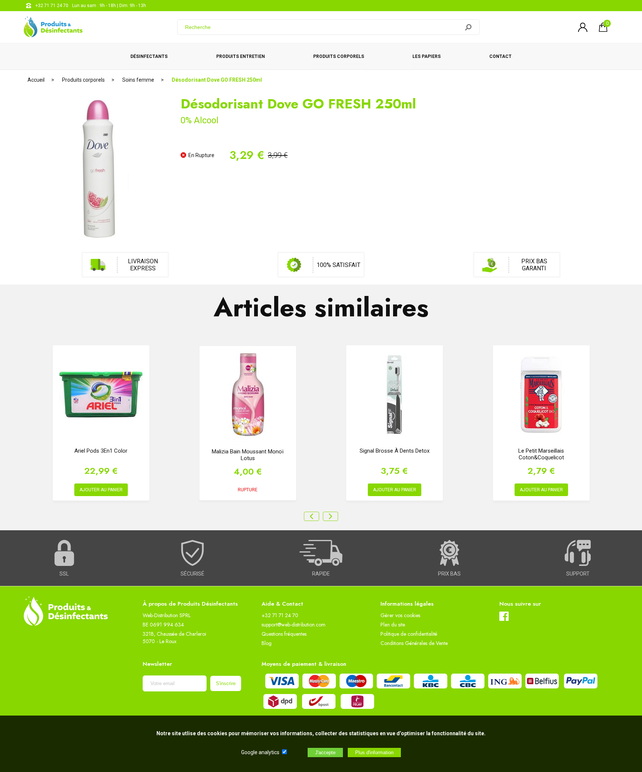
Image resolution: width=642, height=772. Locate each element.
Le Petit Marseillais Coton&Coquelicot (541, 454)
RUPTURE (247, 489)
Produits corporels (338, 56)
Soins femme (138, 80)
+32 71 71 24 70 (51, 5)
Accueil (36, 80)
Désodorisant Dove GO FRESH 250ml (217, 80)
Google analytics (260, 752)
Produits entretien (240, 56)
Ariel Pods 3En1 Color (100, 450)
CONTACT (500, 56)
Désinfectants (149, 56)
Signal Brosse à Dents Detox (394, 450)
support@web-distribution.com (293, 624)
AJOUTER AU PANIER (101, 489)
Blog (267, 643)
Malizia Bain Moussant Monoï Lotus (247, 455)
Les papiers (426, 56)
